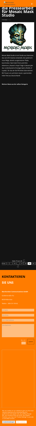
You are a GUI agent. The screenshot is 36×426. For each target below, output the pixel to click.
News (9, 20)
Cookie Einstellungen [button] (8, 422)
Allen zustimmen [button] (21, 422)
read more (7, 140)
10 (14, 264)
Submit (31, 341)
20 (33, 264)
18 (25, 264)
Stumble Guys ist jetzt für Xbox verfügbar (17, 171)
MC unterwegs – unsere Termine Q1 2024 (17, 112)
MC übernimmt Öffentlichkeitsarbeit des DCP (17, 226)
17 (22, 264)
